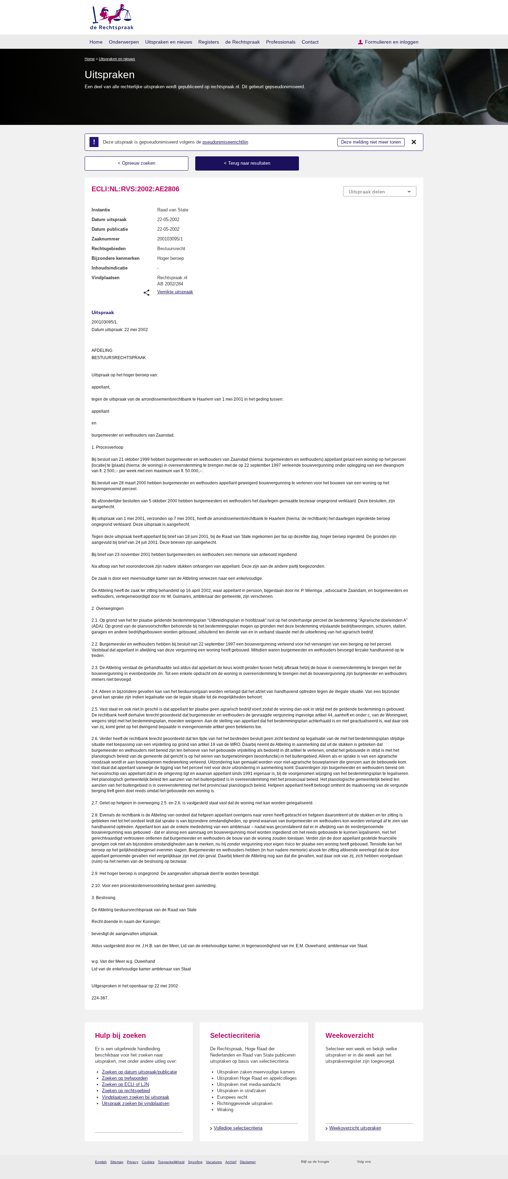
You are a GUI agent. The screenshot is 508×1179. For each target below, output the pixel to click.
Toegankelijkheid (171, 1162)
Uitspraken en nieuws (168, 42)
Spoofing (195, 1162)
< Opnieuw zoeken (136, 163)
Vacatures (214, 1162)
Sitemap (116, 1162)
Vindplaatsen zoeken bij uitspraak (135, 1097)
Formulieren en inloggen (391, 42)
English (101, 1162)
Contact (310, 42)
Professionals (280, 42)
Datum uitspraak (109, 219)
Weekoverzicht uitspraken (355, 1128)
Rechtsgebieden (109, 248)
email (344, 1162)
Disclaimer (248, 1162)
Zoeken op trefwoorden (125, 1078)
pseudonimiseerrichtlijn (225, 142)
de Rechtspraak (242, 42)
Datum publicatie (110, 229)
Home (96, 42)
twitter (376, 1162)
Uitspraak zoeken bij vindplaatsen (135, 1103)
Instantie (101, 209)
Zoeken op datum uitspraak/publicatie (139, 1072)
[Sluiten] (414, 142)
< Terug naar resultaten (247, 163)
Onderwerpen (124, 42)
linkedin (403, 1162)
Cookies (148, 1162)
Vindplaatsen (106, 277)
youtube (412, 1162)
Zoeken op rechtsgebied (126, 1090)
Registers (208, 42)
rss (335, 1162)
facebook (385, 1162)
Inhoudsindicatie (110, 268)
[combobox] (380, 191)
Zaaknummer (106, 238)
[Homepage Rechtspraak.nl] (109, 15)
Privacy (132, 1162)
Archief (230, 1162)
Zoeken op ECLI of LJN (125, 1084)
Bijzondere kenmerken (116, 258)
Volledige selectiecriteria (238, 1128)
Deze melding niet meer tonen (371, 142)
